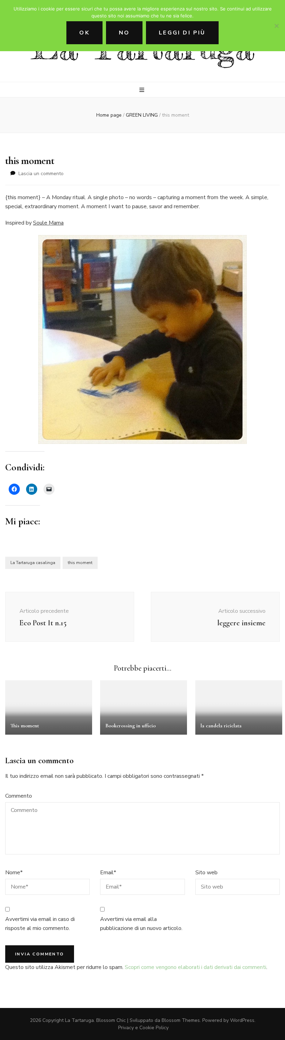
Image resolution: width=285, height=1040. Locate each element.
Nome (14, 872)
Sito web (206, 872)
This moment (24, 725)
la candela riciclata (221, 725)
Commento (18, 796)
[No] (276, 25)
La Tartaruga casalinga (32, 562)
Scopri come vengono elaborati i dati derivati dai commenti (195, 967)
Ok (84, 33)
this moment (80, 562)
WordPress (242, 1020)
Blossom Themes (181, 1020)
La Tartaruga (79, 1020)
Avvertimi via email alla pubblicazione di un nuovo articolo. (141, 923)
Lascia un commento (41, 173)
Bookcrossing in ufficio (130, 725)
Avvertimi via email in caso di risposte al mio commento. (40, 923)
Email (108, 872)
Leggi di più (182, 33)
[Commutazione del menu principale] (142, 90)
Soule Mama (48, 223)
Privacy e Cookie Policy (143, 1027)
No (124, 33)
